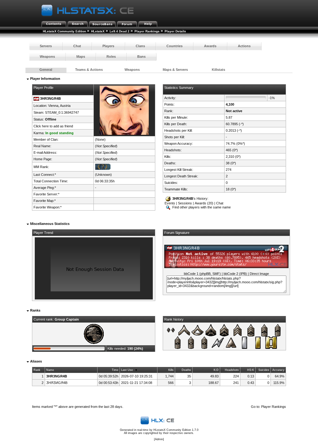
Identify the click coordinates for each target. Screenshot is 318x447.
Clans (140, 46)
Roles (111, 56)
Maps (80, 56)
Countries (174, 46)
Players (108, 46)
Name (50, 370)
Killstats (218, 69)
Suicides (263, 370)
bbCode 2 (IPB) (235, 274)
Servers (46, 46)
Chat (77, 46)
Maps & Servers (175, 69)
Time (115, 370)
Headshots (232, 370)
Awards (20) (204, 203)
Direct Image (259, 274)
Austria (65, 105)
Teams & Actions (89, 69)
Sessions (185, 203)
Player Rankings (147, 31)
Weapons (47, 56)
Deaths (186, 370)
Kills (171, 370)
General (45, 69)
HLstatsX (98, 31)
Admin (159, 439)
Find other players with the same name (201, 207)
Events (170, 203)
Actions (244, 46)
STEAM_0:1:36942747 (62, 112)
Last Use (127, 370)
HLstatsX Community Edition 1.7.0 (175, 429)
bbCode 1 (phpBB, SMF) (202, 274)
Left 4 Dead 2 (119, 31)
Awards (210, 46)
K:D (216, 370)
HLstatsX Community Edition (64, 31)
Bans (141, 56)
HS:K (250, 370)
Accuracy (278, 370)
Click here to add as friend (53, 126)
